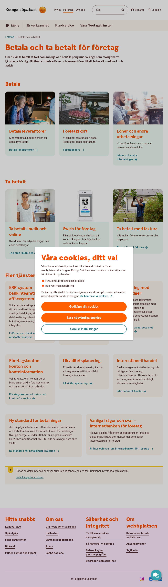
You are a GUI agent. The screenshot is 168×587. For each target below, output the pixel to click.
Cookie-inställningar (84, 329)
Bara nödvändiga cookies (84, 318)
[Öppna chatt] (156, 575)
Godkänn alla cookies (84, 307)
